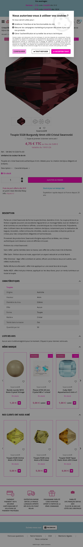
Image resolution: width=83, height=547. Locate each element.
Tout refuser (41, 51)
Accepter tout (62, 51)
